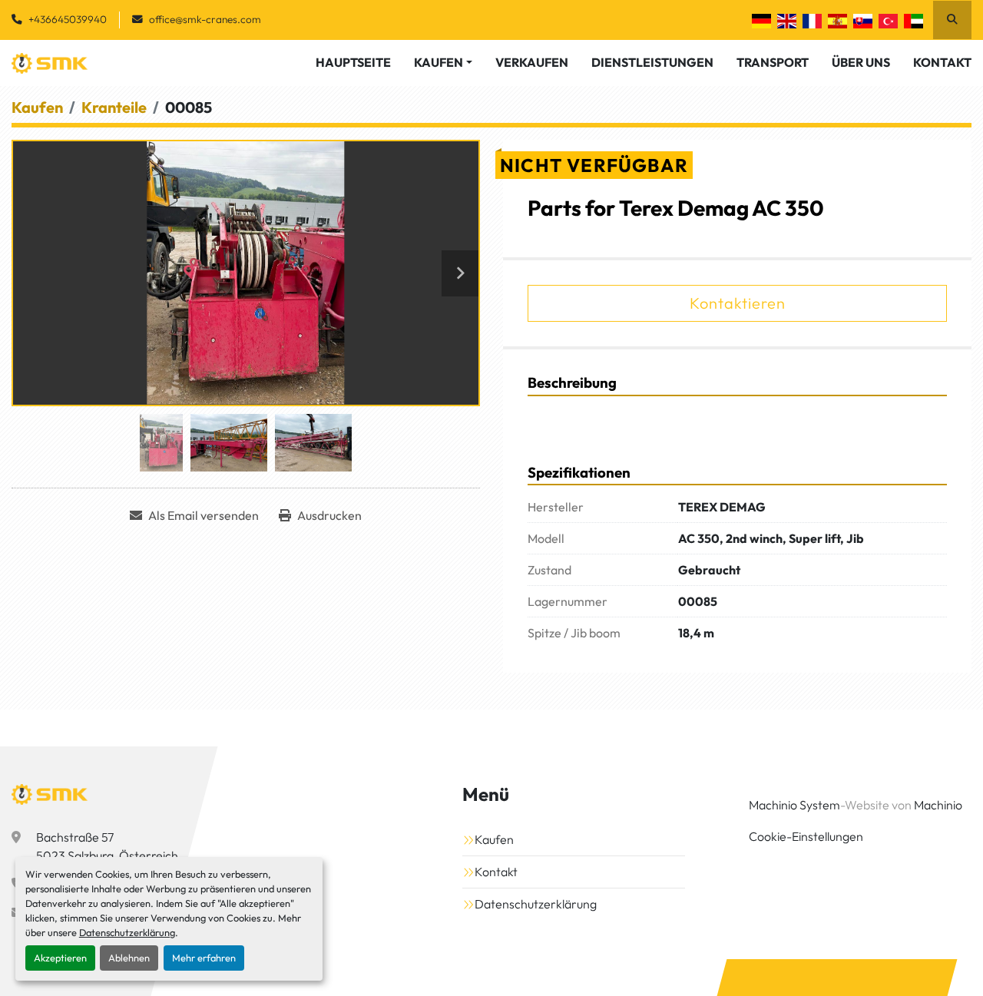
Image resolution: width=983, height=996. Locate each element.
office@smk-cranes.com (205, 19)
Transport (772, 62)
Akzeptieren (60, 957)
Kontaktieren (738, 303)
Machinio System (794, 804)
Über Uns (861, 62)
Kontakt (942, 62)
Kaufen (438, 62)
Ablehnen (129, 957)
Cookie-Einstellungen (806, 836)
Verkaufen (531, 62)
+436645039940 (67, 19)
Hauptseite (353, 62)
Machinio (938, 804)
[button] (443, 62)
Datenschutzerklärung (127, 932)
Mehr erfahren (204, 957)
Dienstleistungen (652, 62)
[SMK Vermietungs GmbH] (50, 794)
